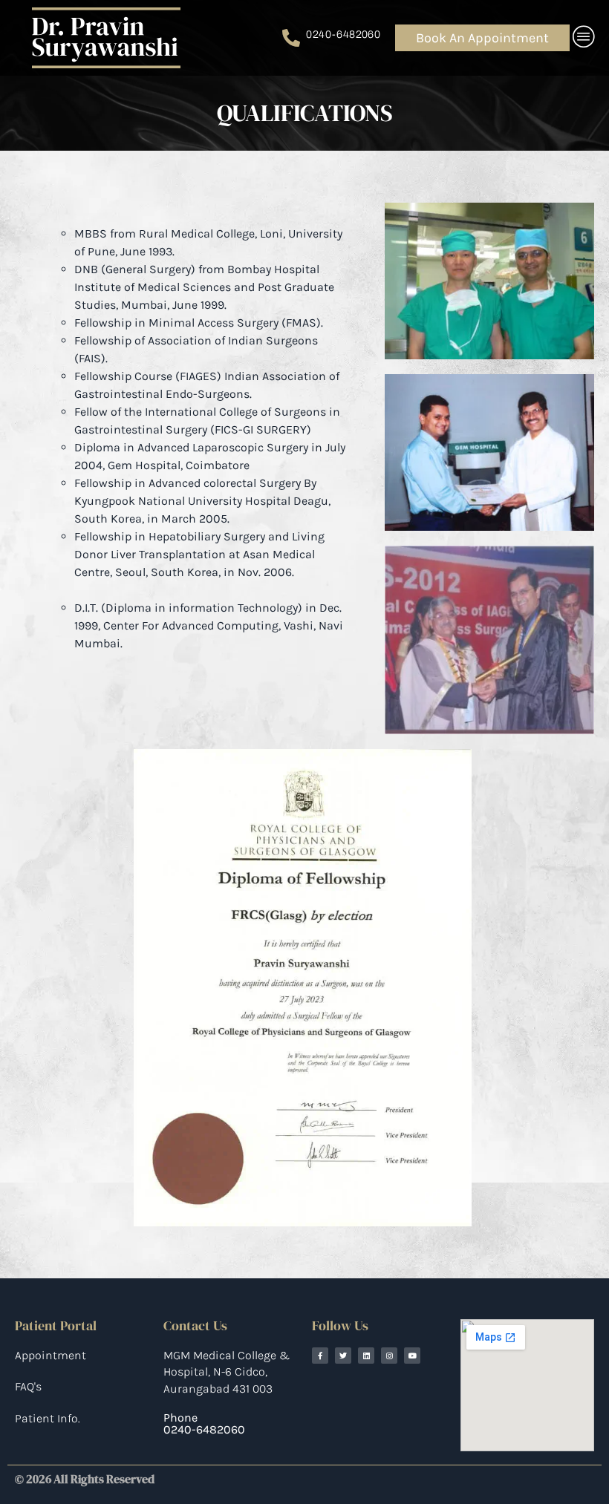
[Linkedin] (366, 1355)
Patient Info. (47, 1418)
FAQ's (28, 1386)
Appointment (50, 1355)
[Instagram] (389, 1355)
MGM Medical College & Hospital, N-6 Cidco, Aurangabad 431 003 (226, 1372)
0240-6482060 (343, 34)
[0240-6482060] (291, 38)
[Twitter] (343, 1355)
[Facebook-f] (320, 1355)
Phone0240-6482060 (204, 1423)
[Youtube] (412, 1355)
